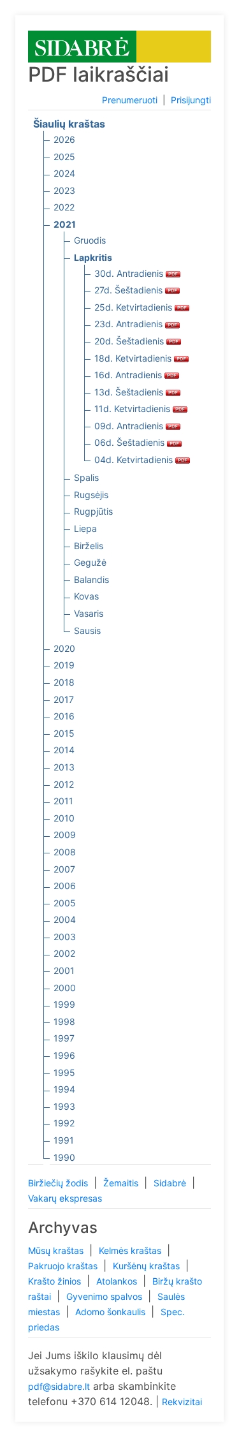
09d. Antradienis (130, 425)
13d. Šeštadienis (130, 392)
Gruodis (90, 240)
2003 (65, 936)
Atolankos (118, 1281)
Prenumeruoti (129, 99)
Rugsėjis (91, 494)
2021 (65, 224)
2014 (64, 749)
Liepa (85, 528)
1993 (64, 1106)
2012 (64, 784)
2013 (64, 767)
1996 (64, 1055)
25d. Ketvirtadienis (134, 307)
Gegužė (90, 562)
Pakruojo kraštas (64, 1265)
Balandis (91, 579)
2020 (64, 648)
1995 (64, 1072)
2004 (65, 919)
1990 (64, 1157)
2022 (64, 207)
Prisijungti (191, 99)
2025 (64, 156)
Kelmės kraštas (131, 1250)
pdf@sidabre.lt (59, 1386)
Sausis (87, 630)
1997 (64, 1038)
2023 (64, 190)
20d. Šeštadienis (130, 340)
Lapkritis (93, 257)
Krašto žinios (55, 1281)
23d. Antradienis (129, 323)
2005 (65, 902)
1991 (64, 1140)
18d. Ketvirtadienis (134, 358)
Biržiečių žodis (59, 1182)
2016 (64, 716)
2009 (65, 834)
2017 (64, 699)
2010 (64, 818)
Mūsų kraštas (57, 1250)
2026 (64, 139)
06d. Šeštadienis (130, 442)
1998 (64, 1021)
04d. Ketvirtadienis (134, 459)
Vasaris (88, 613)
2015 (64, 733)
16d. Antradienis (129, 374)
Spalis (86, 477)
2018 (64, 682)
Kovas (86, 596)
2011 (63, 800)
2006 (65, 885)
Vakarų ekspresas (65, 1198)
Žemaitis (122, 1182)
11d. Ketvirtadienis (133, 408)
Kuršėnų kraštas (147, 1265)
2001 (64, 970)
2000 (65, 987)
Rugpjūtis (93, 511)
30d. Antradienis (130, 273)
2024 (64, 173)
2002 (64, 953)
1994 (64, 1089)
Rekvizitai (182, 1401)
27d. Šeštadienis (129, 289)
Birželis (88, 545)
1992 (64, 1122)
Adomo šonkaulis (111, 1311)
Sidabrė (171, 1182)
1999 (64, 1004)
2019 (64, 665)
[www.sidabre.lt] (82, 45)
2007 (64, 869)
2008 (65, 851)
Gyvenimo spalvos (105, 1296)
